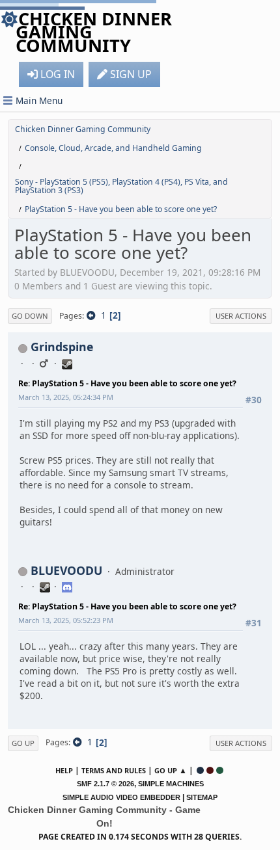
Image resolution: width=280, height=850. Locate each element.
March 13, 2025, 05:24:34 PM (65, 397)
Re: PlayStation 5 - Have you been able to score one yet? (127, 383)
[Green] (220, 770)
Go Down (30, 316)
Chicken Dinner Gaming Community (94, 32)
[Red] (210, 770)
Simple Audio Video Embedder (121, 797)
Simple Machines (171, 784)
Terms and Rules (113, 770)
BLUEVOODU (66, 570)
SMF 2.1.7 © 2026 (105, 784)
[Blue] (200, 770)
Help (64, 770)
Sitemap (201, 797)
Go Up (23, 743)
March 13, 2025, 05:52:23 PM (65, 620)
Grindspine (62, 346)
